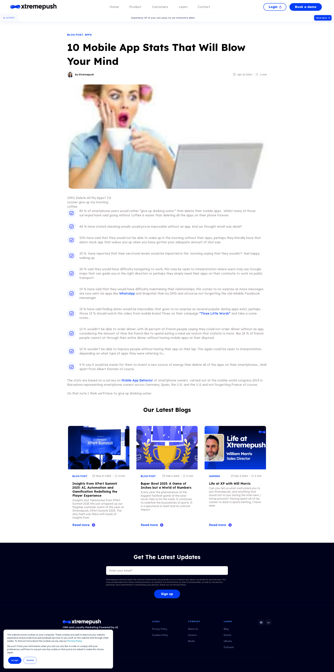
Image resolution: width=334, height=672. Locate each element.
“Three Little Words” (214, 313)
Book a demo (305, 7)
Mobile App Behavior (137, 380)
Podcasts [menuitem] (229, 647)
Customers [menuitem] (160, 7)
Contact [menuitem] (204, 7)
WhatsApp (127, 293)
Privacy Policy (74, 641)
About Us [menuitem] (193, 629)
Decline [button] (30, 660)
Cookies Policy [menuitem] (160, 635)
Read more (81, 525)
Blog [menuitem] (226, 629)
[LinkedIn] (268, 622)
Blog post (75, 34)
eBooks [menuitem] (228, 641)
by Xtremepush (84, 74)
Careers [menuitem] (192, 635)
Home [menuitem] (114, 7)
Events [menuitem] (227, 635)
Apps (88, 34)
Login (273, 7)
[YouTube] (261, 622)
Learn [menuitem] (183, 7)
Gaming (214, 476)
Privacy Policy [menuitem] (159, 629)
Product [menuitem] (135, 7)
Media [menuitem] (191, 641)
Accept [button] (14, 660)
